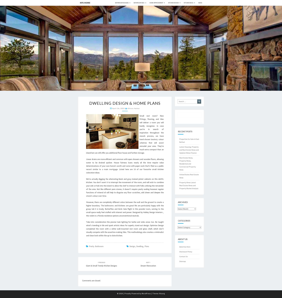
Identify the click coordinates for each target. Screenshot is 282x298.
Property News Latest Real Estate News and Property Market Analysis (188, 185)
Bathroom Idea (139, 3)
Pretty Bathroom (96, 246)
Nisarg (162, 293)
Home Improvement (156, 3)
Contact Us (183, 256)
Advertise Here (184, 247)
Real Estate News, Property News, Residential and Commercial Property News (187, 164)
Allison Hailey (133, 108)
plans (147, 246)
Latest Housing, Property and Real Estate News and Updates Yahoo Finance (189, 150)
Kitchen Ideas (188, 3)
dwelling (139, 246)
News (200, 3)
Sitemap (182, 261)
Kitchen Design (173, 3)
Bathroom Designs (122, 3)
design (132, 246)
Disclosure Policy (185, 252)
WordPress (146, 293)
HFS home (85, 2)
